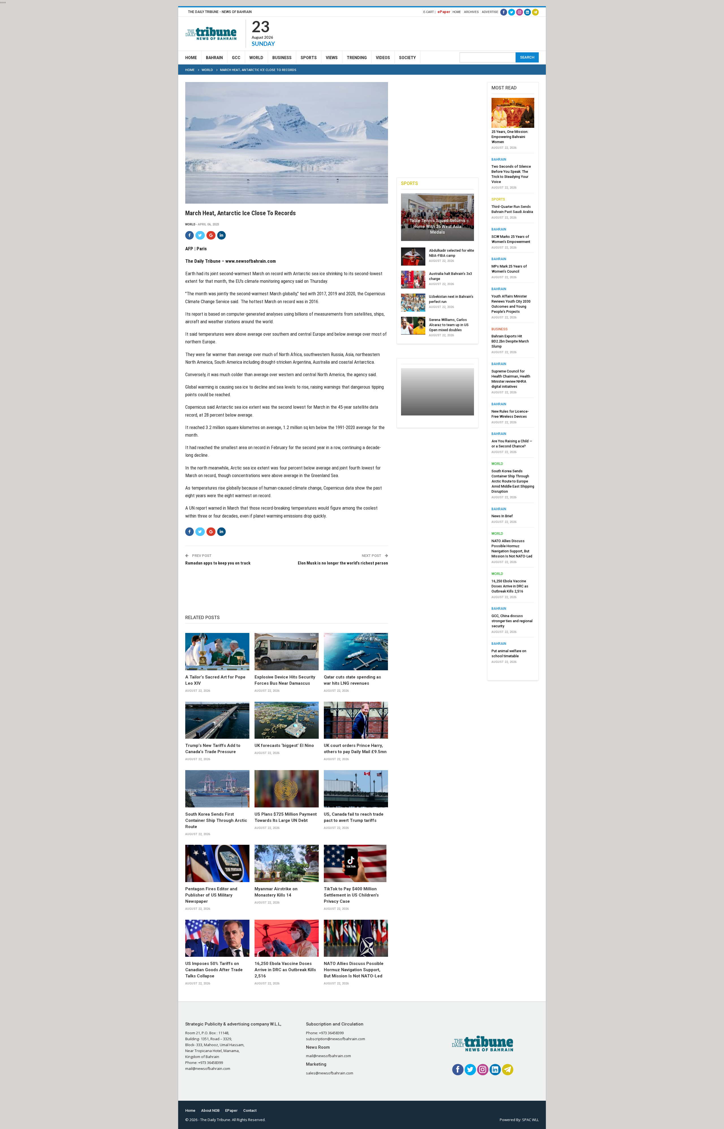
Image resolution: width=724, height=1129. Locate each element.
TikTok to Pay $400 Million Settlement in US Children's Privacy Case (351, 895)
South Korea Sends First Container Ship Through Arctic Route (216, 820)
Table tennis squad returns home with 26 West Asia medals (437, 226)
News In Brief (502, 516)
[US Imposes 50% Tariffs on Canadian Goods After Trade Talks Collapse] (217, 938)
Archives (471, 12)
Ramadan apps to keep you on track (217, 563)
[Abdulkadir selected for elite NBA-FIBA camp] (413, 256)
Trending (357, 57)
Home (457, 12)
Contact (250, 1110)
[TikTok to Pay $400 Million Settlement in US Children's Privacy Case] (356, 863)
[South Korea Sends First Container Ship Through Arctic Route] (217, 788)
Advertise (490, 12)
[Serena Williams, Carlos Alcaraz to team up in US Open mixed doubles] (413, 326)
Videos (383, 57)
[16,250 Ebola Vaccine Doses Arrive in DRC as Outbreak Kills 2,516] (287, 938)
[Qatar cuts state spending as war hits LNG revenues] (356, 651)
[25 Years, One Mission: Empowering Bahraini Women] (513, 113)
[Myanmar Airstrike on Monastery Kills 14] (287, 863)
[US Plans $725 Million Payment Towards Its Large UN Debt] (287, 788)
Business (282, 57)
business (500, 329)
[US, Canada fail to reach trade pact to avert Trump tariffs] (356, 788)
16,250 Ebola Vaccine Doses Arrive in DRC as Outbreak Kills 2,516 (285, 970)
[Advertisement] (436, 33)
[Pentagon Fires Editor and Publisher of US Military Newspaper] (217, 863)
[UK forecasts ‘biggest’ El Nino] (287, 720)
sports (498, 199)
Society (407, 57)
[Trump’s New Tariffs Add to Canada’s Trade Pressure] (217, 720)
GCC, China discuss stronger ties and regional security (512, 621)
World (256, 57)
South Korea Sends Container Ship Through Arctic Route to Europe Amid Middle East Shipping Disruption (513, 481)
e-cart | (429, 12)
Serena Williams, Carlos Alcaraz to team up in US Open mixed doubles (449, 325)
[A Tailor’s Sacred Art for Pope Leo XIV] (217, 651)
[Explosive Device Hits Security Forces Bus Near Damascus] (287, 651)
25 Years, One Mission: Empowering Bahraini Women (510, 137)
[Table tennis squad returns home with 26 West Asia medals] (437, 217)
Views (332, 57)
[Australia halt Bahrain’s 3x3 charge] (413, 280)
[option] (513, 382)
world (190, 224)
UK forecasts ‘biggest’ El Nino (284, 745)
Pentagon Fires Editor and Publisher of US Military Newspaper (211, 895)
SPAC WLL (530, 1119)
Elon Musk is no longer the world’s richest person (343, 563)
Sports (309, 57)
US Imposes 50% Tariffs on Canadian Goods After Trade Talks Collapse (214, 970)
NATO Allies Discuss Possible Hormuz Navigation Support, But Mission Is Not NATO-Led (353, 970)
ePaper (444, 12)
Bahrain (214, 57)
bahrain (499, 159)
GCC (236, 57)
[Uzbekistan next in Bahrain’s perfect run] (413, 303)
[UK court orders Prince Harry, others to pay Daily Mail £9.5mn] (356, 720)
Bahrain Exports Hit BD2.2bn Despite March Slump (510, 341)
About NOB (210, 1110)
